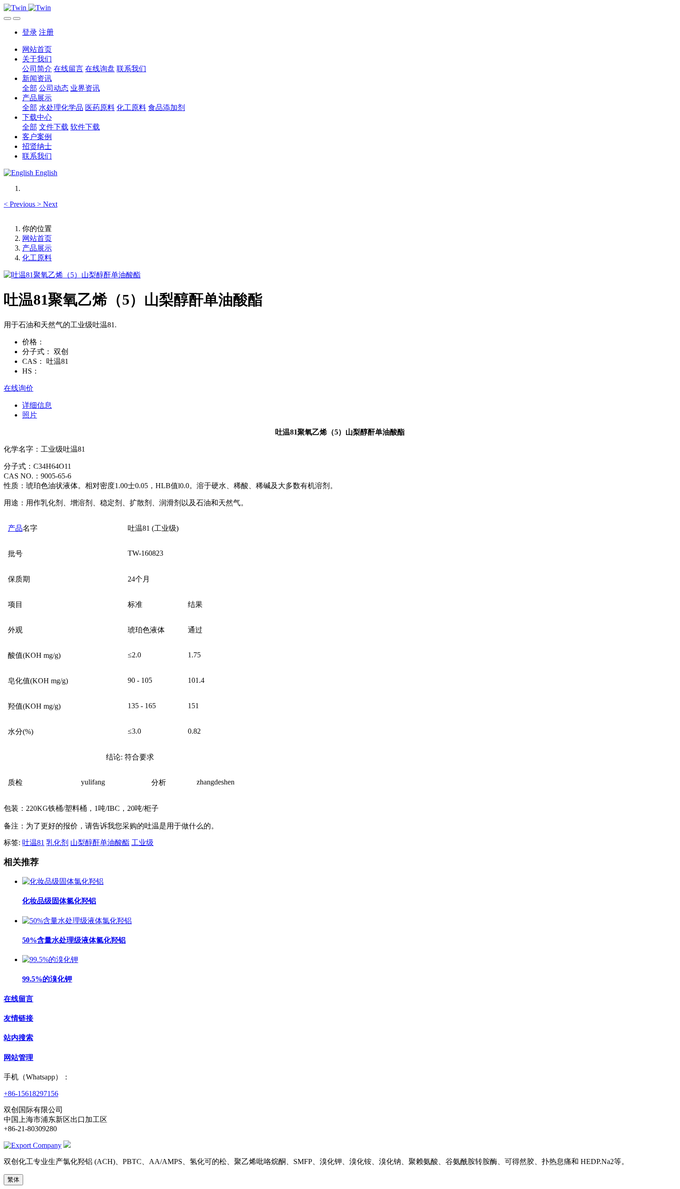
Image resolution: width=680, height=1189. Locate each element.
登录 (29, 32)
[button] (20, 204)
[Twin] (340, 8)
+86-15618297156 (31, 1093)
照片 (29, 415)
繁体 (13, 1179)
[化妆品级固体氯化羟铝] (63, 881)
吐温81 (33, 842)
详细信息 (37, 405)
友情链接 (18, 1018)
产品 (15, 528)
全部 (29, 88)
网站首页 (37, 49)
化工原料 (37, 258)
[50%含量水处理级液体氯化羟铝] (77, 921)
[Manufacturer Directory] (33, 1145)
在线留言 (18, 999)
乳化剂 (57, 842)
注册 (46, 32)
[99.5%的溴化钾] (50, 959)
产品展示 (37, 248)
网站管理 (18, 1057)
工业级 (142, 842)
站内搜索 (18, 1038)
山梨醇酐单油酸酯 (100, 842)
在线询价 (18, 388)
